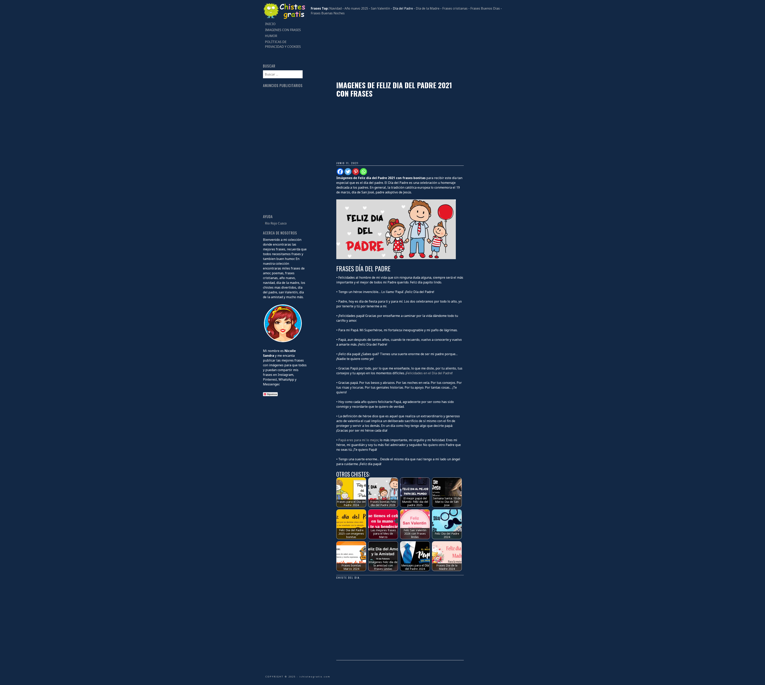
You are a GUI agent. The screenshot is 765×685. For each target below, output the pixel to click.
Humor (271, 36)
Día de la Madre (427, 8)
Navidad (335, 8)
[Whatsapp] (363, 171)
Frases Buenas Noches (328, 13)
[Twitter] (347, 171)
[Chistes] (285, 18)
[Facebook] (340, 171)
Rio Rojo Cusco (276, 223)
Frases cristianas (455, 8)
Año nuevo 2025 (356, 8)
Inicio (270, 24)
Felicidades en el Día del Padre (429, 373)
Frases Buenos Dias (485, 8)
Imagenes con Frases (283, 30)
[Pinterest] (355, 171)
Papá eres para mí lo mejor (358, 440)
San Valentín (380, 8)
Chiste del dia (348, 577)
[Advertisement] (406, 48)
